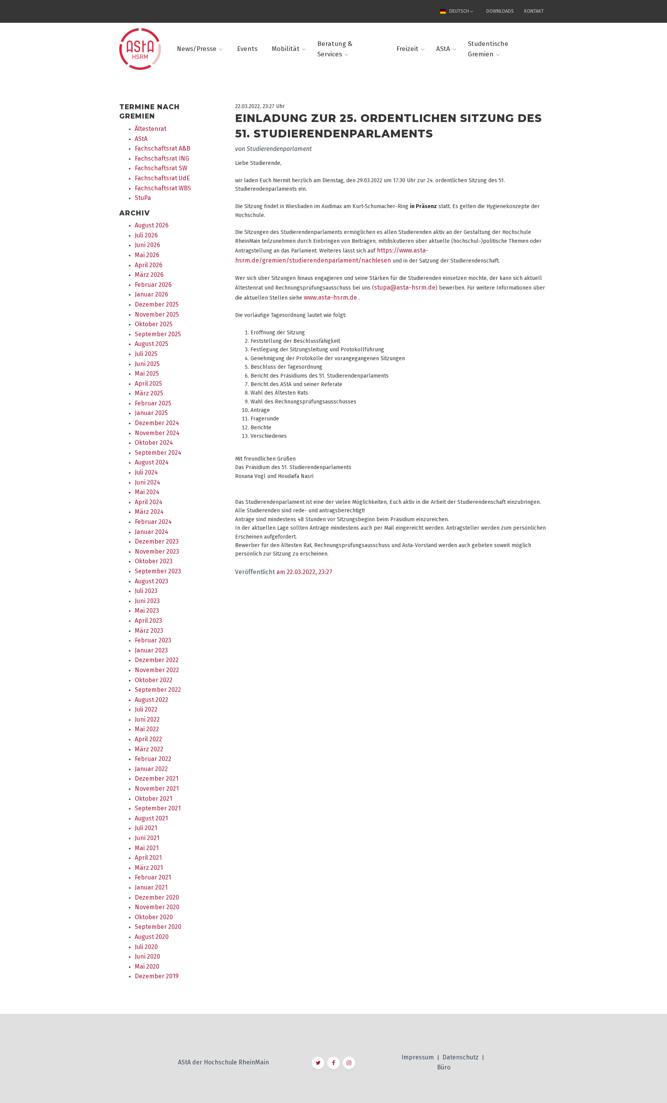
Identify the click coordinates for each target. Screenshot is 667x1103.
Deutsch (459, 11)
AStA (443, 49)
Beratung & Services (334, 49)
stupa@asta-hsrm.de (404, 287)
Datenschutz (461, 1057)
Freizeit (407, 49)
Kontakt (534, 11)
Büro (443, 1067)
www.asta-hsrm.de (330, 297)
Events (247, 49)
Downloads (500, 11)
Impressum (418, 1057)
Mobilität (286, 49)
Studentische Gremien (488, 49)
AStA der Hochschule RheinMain (223, 1062)
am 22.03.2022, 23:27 (304, 572)
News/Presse (197, 49)
